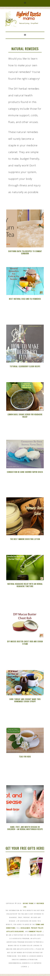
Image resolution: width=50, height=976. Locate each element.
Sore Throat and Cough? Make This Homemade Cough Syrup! (25, 700)
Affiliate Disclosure (15, 931)
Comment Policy (35, 931)
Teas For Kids (25, 756)
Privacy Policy (37, 928)
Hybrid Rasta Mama (25, 16)
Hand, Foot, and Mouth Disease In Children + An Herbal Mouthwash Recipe (25, 828)
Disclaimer (25, 928)
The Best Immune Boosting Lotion (25, 539)
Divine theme (28, 903)
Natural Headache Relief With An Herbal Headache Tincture (25, 585)
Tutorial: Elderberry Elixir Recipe (25, 366)
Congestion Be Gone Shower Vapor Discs (25, 472)
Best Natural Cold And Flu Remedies (25, 298)
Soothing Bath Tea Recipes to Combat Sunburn (25, 252)
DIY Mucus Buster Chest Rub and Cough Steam (25, 642)
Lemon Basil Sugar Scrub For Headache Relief (25, 415)
